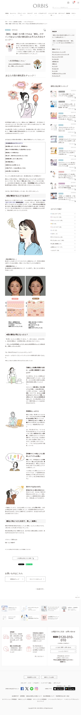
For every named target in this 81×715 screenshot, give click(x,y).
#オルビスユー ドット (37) (58, 52)
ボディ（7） (55, 233)
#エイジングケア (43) (57, 57)
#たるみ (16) (55, 68)
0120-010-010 (66, 638)
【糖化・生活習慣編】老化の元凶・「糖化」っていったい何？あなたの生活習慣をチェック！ (63, 43)
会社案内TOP (15, 696)
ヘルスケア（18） (55, 250)
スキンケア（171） (57, 213)
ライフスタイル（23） (57, 237)
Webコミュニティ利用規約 (25, 699)
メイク (35, 13)
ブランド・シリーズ (22, 14)
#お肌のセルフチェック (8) (59, 73)
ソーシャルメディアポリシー (55, 699)
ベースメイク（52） (57, 217)
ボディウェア (61, 13)
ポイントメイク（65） (57, 220)
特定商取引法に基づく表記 (62, 696)
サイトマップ (40, 701)
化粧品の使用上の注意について (34, 696)
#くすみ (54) (55, 59)
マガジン (74, 13)
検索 (53, 7)
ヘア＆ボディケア (42, 13)
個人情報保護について (48, 696)
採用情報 (22, 696)
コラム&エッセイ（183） (58, 240)
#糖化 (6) (54, 64)
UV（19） (54, 223)
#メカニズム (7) (56, 76)
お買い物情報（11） (57, 243)
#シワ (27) (54, 66)
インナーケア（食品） (52, 14)
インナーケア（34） (57, 227)
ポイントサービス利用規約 (40, 699)
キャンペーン (13, 13)
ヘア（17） (55, 230)
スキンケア (30, 13)
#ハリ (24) (54, 71)
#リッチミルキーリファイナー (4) (60, 54)
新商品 (7, 13)
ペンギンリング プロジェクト (71, 699)
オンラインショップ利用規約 (9, 699)
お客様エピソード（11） (57, 247)
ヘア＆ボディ (36, 683)
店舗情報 (68, 13)
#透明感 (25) (55, 61)
